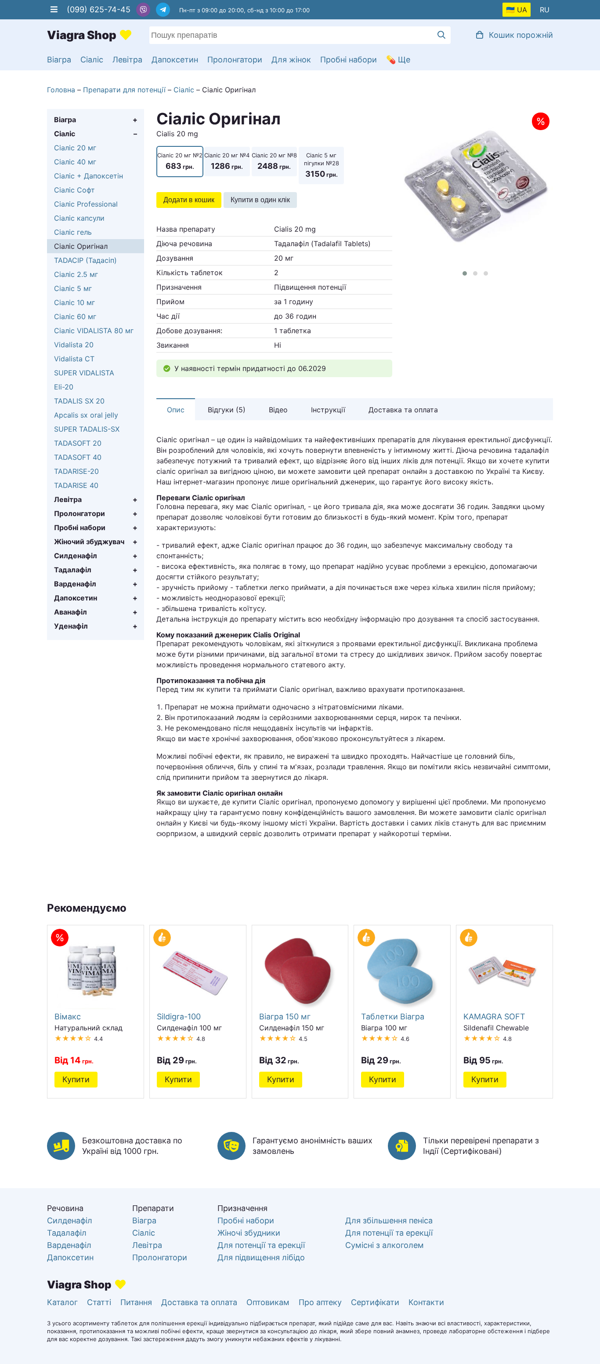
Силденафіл (75, 555)
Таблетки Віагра (392, 1016)
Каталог (62, 1302)
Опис (175, 409)
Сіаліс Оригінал (81, 246)
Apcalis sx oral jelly (86, 415)
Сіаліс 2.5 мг (76, 274)
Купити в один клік (260, 200)
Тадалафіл (72, 569)
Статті (99, 1302)
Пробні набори (348, 59)
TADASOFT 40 (77, 457)
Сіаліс (91, 59)
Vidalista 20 (74, 344)
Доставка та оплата (403, 409)
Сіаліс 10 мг (74, 302)
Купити (76, 1079)
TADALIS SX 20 (79, 400)
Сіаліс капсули (79, 218)
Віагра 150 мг (285, 1016)
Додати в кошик (188, 200)
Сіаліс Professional (86, 204)
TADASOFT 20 (77, 443)
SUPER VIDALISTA (84, 372)
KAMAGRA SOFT (494, 1016)
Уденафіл (71, 626)
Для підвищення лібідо (261, 1257)
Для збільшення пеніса (389, 1220)
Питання (136, 1302)
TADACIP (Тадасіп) (85, 260)
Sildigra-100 (179, 1016)
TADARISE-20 (76, 471)
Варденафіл (75, 583)
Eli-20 (63, 386)
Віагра (59, 59)
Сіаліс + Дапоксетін (88, 175)
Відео (278, 409)
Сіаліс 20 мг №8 (274, 161)
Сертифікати (375, 1302)
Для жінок (291, 59)
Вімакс (67, 1016)
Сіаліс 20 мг (75, 147)
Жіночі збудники (248, 1232)
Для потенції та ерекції (261, 1245)
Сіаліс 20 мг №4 (226, 161)
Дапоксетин (175, 59)
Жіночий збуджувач (89, 541)
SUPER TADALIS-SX (86, 429)
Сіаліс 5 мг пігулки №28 (321, 165)
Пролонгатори (234, 59)
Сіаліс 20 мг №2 (179, 161)
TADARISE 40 (76, 485)
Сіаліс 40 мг (75, 161)
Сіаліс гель (73, 232)
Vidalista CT (74, 358)
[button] (464, 273)
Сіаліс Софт (74, 190)
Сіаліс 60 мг (75, 316)
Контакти (426, 1302)
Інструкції (328, 409)
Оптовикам (267, 1302)
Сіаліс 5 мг (73, 288)
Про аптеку (320, 1302)
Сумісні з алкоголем (384, 1245)
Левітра (127, 59)
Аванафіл (70, 611)
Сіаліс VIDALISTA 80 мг (94, 330)
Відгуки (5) (227, 409)
